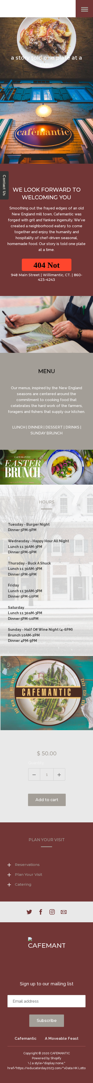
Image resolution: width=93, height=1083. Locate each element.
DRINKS (72, 427)
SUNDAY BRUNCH (46, 433)
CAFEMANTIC (60, 1053)
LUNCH (18, 427)
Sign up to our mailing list (46, 983)
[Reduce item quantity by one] (34, 774)
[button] (46, 265)
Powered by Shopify (46, 1058)
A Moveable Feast (61, 1038)
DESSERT (54, 427)
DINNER (35, 427)
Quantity (36, 763)
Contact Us (4, 185)
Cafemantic (25, 1038)
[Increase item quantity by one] (59, 774)
